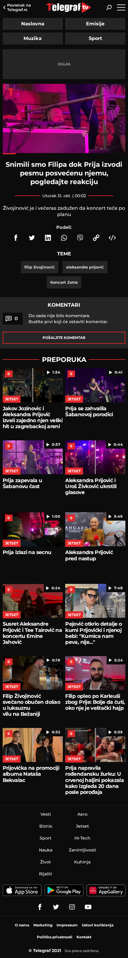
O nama (22, 925)
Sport (95, 38)
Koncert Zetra (64, 282)
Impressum (67, 925)
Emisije (95, 24)
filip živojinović (39, 267)
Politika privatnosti (54, 937)
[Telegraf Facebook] (40, 907)
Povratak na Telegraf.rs (19, 7)
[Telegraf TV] (88, 907)
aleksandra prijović (85, 267)
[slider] (64, 153)
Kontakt (84, 937)
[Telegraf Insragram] (72, 907)
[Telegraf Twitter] (56, 907)
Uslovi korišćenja (97, 925)
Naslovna (32, 24)
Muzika (33, 38)
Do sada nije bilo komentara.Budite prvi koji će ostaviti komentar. (68, 318)
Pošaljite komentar (64, 337)
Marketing (42, 925)
